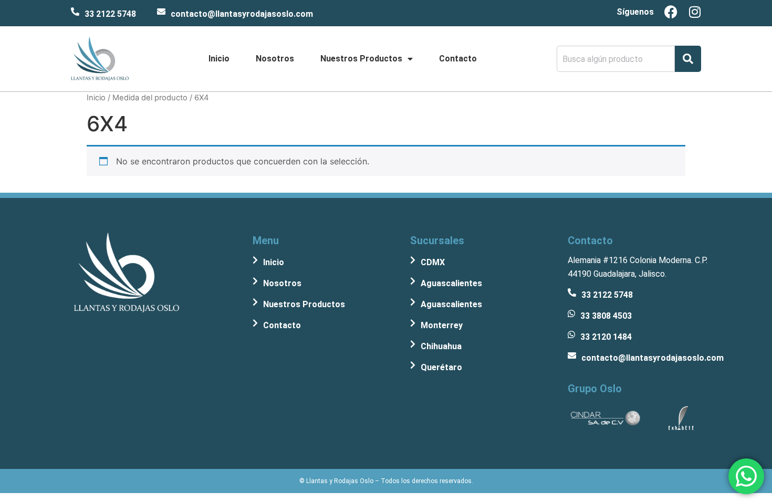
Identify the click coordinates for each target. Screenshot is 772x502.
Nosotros (275, 59)
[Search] (688, 59)
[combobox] (616, 59)
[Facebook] (670, 11)
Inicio (218, 59)
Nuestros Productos (361, 59)
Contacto (458, 59)
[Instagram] (694, 11)
